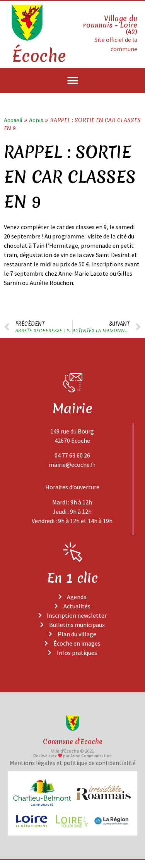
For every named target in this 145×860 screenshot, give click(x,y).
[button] (72, 80)
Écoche (39, 56)
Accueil (13, 120)
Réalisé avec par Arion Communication (72, 755)
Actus (36, 120)
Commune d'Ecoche (72, 741)
